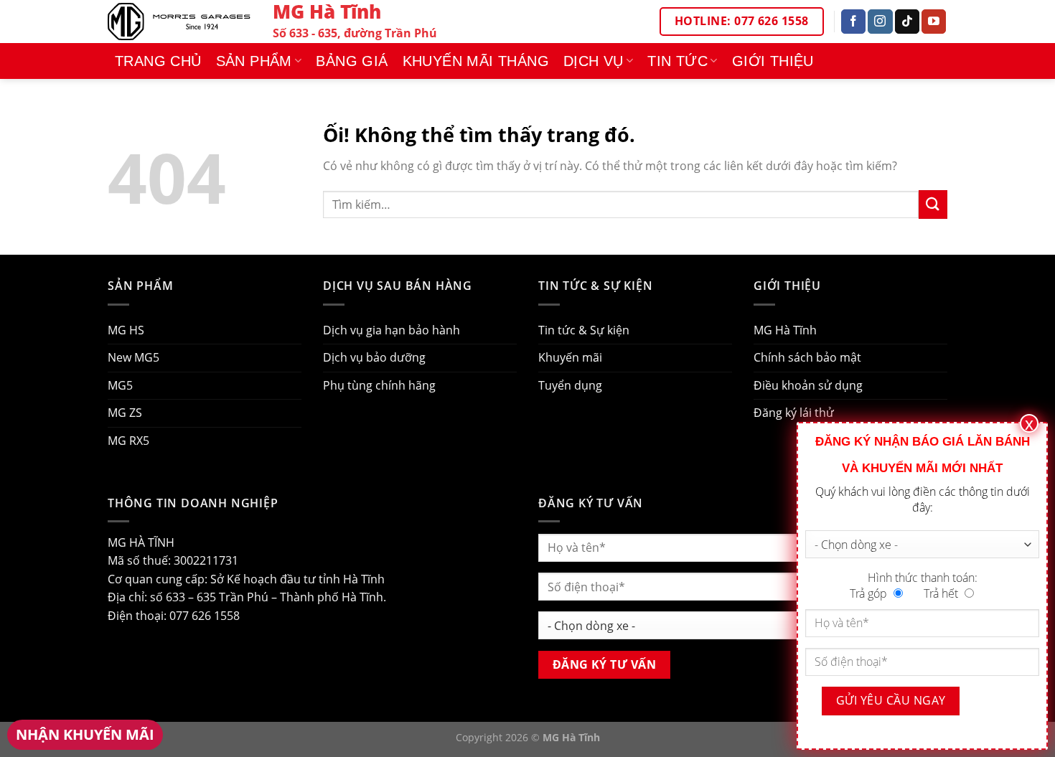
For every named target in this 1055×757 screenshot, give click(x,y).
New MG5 (133, 357)
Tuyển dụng (570, 385)
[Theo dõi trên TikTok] (907, 21)
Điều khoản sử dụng (808, 385)
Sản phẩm (254, 61)
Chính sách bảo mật (807, 357)
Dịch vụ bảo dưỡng (374, 357)
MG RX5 (128, 440)
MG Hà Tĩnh (785, 330)
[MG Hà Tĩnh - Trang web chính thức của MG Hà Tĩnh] (179, 21)
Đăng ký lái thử (794, 412)
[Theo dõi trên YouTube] (934, 21)
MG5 (120, 385)
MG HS (126, 330)
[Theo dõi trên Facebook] (853, 21)
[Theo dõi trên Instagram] (880, 21)
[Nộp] (933, 204)
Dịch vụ (593, 61)
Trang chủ (158, 61)
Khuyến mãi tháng (476, 61)
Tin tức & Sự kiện (583, 330)
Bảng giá (352, 61)
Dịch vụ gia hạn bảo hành (391, 330)
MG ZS (125, 412)
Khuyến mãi (570, 357)
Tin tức (677, 61)
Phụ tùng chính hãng (379, 385)
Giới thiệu (773, 61)
